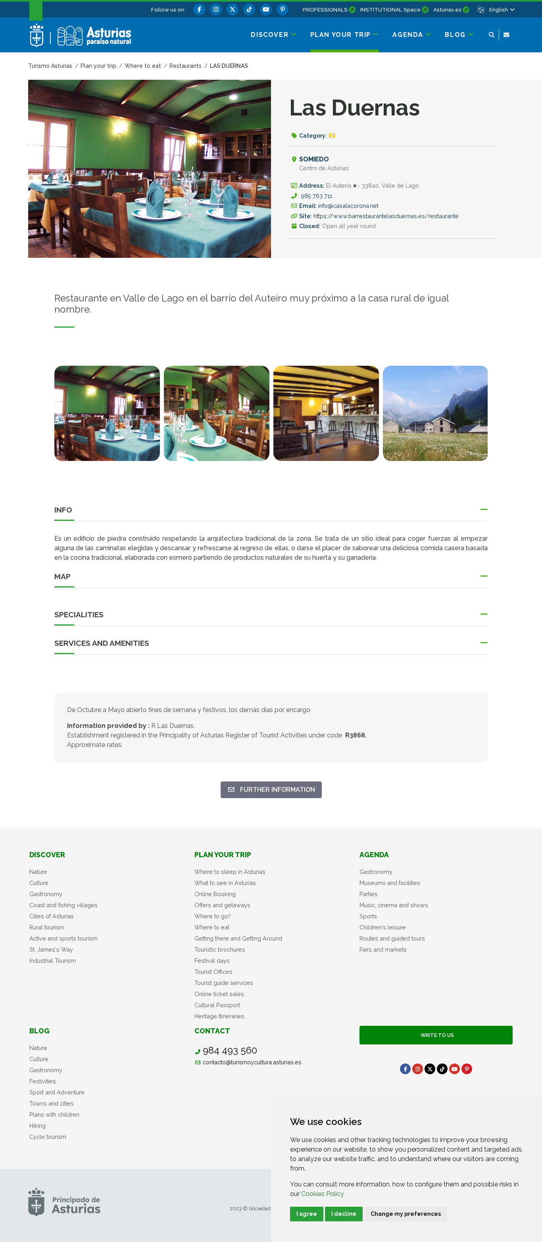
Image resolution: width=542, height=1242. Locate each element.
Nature (38, 871)
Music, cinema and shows (393, 905)
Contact (212, 1031)
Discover (47, 854)
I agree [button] (306, 1214)
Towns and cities (51, 1103)
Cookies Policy (322, 1194)
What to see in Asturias (225, 882)
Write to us (436, 1035)
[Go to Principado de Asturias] (64, 1202)
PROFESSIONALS (325, 9)
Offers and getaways (222, 905)
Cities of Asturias (51, 916)
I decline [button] (343, 1214)
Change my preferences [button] (406, 1214)
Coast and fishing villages (63, 905)
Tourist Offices (213, 971)
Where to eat (211, 927)
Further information (274, 789)
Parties (368, 894)
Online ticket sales (219, 994)
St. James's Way (51, 949)
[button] (501, 9)
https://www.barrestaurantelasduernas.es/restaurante (386, 216)
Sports (368, 916)
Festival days (212, 960)
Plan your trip (222, 854)
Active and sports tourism (63, 938)
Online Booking (215, 894)
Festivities (42, 1081)
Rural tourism (46, 927)
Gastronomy (45, 894)
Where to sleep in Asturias (229, 871)
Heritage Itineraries (219, 1016)
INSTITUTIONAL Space (390, 9)
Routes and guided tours (392, 938)
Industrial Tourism (52, 960)
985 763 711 (316, 195)
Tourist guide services (223, 982)
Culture (38, 882)
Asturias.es (447, 9)
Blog (39, 1031)
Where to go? (212, 916)
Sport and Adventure (57, 1092)
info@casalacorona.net (348, 205)
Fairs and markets (383, 949)
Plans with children (54, 1114)
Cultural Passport (217, 1005)
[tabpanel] (107, 418)
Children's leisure (382, 927)
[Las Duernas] (107, 413)
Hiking (37, 1125)
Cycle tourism (47, 1136)
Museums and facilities (389, 882)
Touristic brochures (219, 949)
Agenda (374, 854)
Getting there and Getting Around (238, 938)
